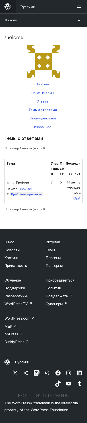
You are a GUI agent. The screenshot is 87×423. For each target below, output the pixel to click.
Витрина (53, 242)
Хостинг (11, 258)
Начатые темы (42, 93)
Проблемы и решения (26, 194)
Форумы (10, 20)
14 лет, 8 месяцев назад (74, 187)
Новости (12, 250)
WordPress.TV (18, 304)
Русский (22, 362)
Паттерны (54, 265)
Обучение (12, 280)
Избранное (42, 127)
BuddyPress (16, 342)
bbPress (13, 334)
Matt (10, 326)
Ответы (43, 101)
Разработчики (16, 296)
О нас (9, 242)
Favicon (22, 183)
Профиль (43, 84)
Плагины (53, 258)
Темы (50, 250)
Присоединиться (60, 280)
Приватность (15, 265)
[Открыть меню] (80, 6)
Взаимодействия (43, 118)
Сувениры (56, 304)
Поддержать (59, 296)
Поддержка (14, 288)
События (53, 288)
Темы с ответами (43, 110)
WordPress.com (19, 318)
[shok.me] (43, 62)
